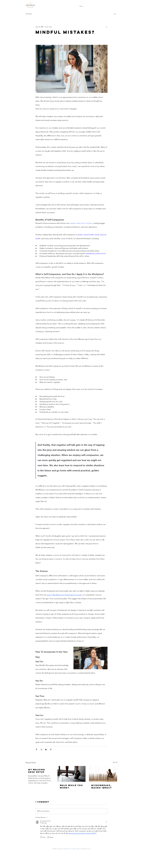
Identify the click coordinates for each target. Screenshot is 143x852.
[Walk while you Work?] (71, 774)
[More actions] (106, 27)
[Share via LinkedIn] (46, 749)
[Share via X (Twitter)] (41, 749)
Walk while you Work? (71, 786)
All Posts (29, 14)
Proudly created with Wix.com (80, 849)
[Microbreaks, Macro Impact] (103, 774)
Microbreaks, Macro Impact (101, 786)
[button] (115, 14)
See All (115, 762)
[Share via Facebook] (36, 749)
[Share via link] (51, 749)
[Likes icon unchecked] (41, 837)
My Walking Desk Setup (36, 770)
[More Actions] (106, 822)
